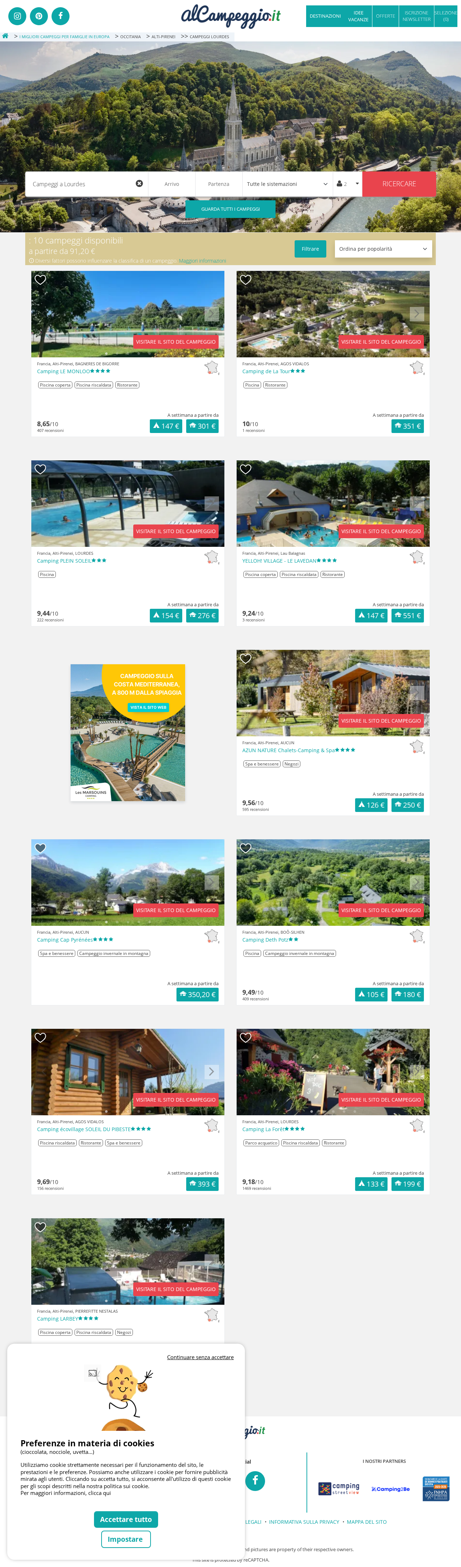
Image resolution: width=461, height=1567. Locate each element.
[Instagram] (17, 16)
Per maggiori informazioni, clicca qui (66, 1492)
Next (212, 319)
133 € (376, 1184)
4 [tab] (138, 353)
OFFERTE (385, 16)
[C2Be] (391, 1489)
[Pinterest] (39, 16)
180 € (412, 994)
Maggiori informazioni (202, 260)
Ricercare (399, 183)
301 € (207, 426)
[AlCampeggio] (230, 15)
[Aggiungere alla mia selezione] (40, 280)
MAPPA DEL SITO (367, 1521)
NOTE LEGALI (245, 1521)
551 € (412, 615)
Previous (44, 319)
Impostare (126, 1539)
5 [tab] (149, 353)
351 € (412, 426)
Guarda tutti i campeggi (230, 209)
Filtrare (310, 248)
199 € (412, 1184)
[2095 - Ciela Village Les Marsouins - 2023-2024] (128, 732)
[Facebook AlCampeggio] (255, 1481)
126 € (376, 805)
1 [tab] (106, 353)
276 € (207, 615)
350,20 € (202, 994)
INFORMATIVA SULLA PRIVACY (304, 1521)
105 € (376, 994)
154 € (170, 615)
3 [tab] (127, 353)
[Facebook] (61, 16)
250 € (412, 805)
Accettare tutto (126, 1519)
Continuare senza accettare (200, 1357)
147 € (170, 426)
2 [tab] (117, 353)
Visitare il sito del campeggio (176, 341)
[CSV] (338, 1488)
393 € (207, 1184)
